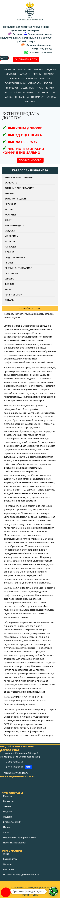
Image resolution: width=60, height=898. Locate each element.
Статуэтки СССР (12, 821)
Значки (7, 806)
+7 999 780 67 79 (14, 761)
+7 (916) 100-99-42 (41, 48)
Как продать (10, 858)
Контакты (8, 869)
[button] (53, 891)
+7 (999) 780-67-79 (41, 52)
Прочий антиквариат (14, 842)
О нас (6, 853)
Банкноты (8, 801)
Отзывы (7, 864)
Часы (6, 832)
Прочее (9, 262)
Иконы (6, 827)
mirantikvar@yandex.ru (16, 772)
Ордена (7, 816)
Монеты (7, 795)
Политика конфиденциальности (21, 874)
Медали (7, 811)
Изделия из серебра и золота (19, 837)
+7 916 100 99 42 (17, 766)
